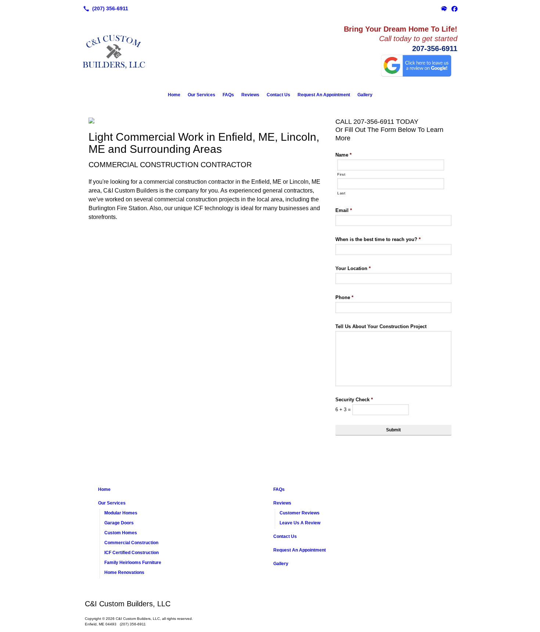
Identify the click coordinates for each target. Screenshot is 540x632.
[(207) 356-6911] (104, 8)
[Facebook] (454, 8)
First (341, 174)
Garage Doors (119, 522)
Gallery (364, 94)
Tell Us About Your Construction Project (380, 326)
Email (343, 210)
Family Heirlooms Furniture (132, 562)
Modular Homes (120, 513)
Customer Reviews (300, 513)
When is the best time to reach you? (378, 239)
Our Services (201, 94)
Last (341, 193)
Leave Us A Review (300, 522)
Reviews (250, 94)
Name (343, 154)
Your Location (353, 268)
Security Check (354, 399)
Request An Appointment (324, 94)
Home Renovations (124, 572)
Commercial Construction (131, 542)
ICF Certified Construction (131, 552)
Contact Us (278, 94)
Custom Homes (120, 532)
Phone (344, 297)
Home (174, 94)
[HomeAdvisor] (444, 8)
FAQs (228, 94)
